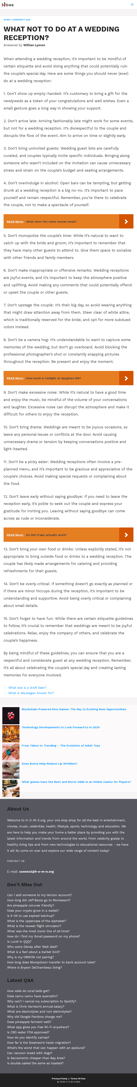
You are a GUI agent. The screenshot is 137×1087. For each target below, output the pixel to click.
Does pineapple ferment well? (29, 1022)
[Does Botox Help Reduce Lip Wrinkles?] (10, 771)
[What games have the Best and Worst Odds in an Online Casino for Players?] (10, 789)
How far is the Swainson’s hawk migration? (39, 1042)
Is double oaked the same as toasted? (35, 1063)
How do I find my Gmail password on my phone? (43, 936)
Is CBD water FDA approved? (28, 1032)
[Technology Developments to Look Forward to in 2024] (10, 734)
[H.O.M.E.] (9, 4)
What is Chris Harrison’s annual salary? (35, 1006)
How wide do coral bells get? (28, 991)
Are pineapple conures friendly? (30, 905)
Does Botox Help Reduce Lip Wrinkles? (49, 763)
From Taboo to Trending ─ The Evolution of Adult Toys (61, 745)
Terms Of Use (77, 1078)
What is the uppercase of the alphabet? (36, 921)
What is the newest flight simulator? (34, 926)
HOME (7, 20)
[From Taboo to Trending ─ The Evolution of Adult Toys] (10, 752)
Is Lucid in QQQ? (19, 941)
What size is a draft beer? (27, 687)
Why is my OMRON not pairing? (30, 957)
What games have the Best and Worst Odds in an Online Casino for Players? (76, 782)
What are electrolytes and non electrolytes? (39, 1011)
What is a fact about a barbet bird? (33, 952)
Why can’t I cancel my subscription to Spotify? (41, 1001)
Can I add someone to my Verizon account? (39, 895)
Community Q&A (21, 20)
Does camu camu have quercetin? (32, 996)
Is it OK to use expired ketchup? (30, 916)
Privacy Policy (59, 1078)
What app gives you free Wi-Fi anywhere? (38, 1027)
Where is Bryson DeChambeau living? (34, 967)
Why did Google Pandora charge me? (34, 1016)
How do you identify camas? (28, 1037)
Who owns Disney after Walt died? (32, 947)
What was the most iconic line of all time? (38, 931)
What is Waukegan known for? (31, 693)
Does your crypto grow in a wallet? (33, 910)
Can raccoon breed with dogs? (29, 1053)
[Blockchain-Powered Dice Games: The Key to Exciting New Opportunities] (10, 716)
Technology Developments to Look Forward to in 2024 (61, 727)
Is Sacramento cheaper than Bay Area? (36, 1058)
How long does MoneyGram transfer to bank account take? (51, 962)
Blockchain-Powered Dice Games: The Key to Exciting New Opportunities (74, 709)
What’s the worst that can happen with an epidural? (46, 1048)
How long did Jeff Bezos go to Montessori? (38, 900)
